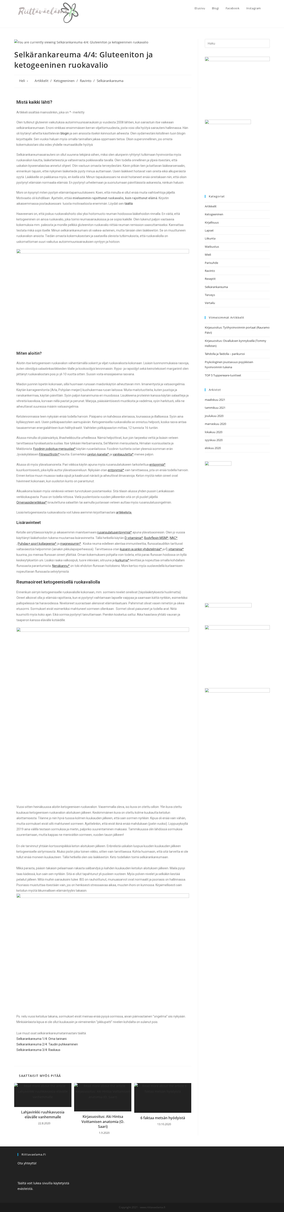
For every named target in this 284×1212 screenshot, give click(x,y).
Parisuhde (211, 263)
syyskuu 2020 (214, 440)
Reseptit (210, 279)
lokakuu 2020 (213, 432)
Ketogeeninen (64, 81)
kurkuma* (122, 560)
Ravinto (85, 81)
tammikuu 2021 (215, 408)
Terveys (210, 295)
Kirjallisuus (212, 222)
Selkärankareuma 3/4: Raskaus (38, 1050)
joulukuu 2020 (214, 416)
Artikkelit (41, 81)
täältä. (128, 203)
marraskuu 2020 (215, 424)
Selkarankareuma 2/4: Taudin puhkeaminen (47, 1044)
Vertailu (210, 303)
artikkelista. (124, 512)
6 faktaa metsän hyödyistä (162, 1117)
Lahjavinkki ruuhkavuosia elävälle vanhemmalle (42, 1114)
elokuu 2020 (213, 448)
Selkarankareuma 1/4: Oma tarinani (41, 1039)
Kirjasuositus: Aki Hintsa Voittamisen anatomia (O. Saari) (102, 1121)
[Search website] (268, 8)
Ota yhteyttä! (27, 1163)
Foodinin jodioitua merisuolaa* (54, 449)
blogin (65, 133)
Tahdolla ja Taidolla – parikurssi (225, 354)
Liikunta (210, 238)
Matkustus (212, 247)
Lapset (209, 230)
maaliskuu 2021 (215, 400)
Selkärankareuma (110, 81)
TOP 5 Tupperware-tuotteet (223, 375)
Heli (22, 81)
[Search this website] (237, 43)
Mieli (208, 255)
